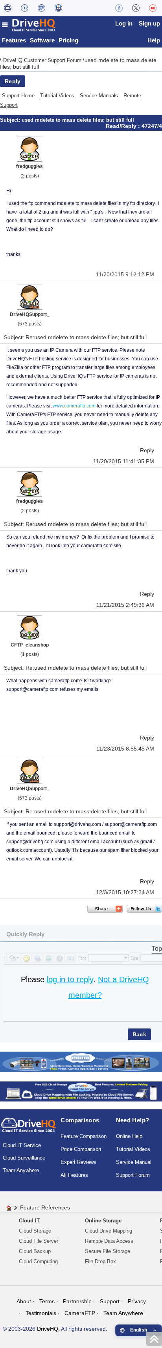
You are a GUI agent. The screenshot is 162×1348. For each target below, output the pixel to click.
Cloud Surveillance (24, 1158)
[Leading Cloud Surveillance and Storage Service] (81, 1061)
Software (42, 40)
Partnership (77, 1301)
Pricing (68, 40)
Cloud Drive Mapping (108, 1231)
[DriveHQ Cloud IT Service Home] (29, 24)
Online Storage (103, 1221)
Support (110, 1301)
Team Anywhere (21, 1170)
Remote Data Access (109, 1241)
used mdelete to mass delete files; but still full (78, 120)
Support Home (18, 96)
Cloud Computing (38, 1261)
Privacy (137, 1301)
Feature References (45, 1207)
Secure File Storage (107, 1251)
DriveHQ (47, 1329)
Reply (12, 81)
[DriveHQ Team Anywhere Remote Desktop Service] (58, 8)
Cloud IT (29, 1221)
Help (153, 40)
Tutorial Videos (57, 96)
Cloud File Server (38, 1241)
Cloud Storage (35, 1231)
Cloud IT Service (22, 1145)
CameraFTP (79, 1313)
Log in (124, 23)
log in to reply (70, 979)
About (24, 1301)
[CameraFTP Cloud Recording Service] (41, 8)
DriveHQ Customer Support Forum (43, 60)
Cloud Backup (35, 1251)
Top (157, 948)
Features (14, 40)
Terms (47, 1301)
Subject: (11, 120)
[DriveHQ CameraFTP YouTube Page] (152, 8)
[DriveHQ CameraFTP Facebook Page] (119, 8)
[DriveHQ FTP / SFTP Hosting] (24, 8)
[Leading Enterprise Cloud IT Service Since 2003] (81, 1091)
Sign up (149, 23)
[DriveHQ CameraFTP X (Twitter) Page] (136, 8)
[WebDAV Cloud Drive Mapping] (7, 8)
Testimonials (41, 1313)
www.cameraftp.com (74, 406)
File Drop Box (100, 1261)
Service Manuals (99, 96)
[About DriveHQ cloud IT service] (28, 1128)
